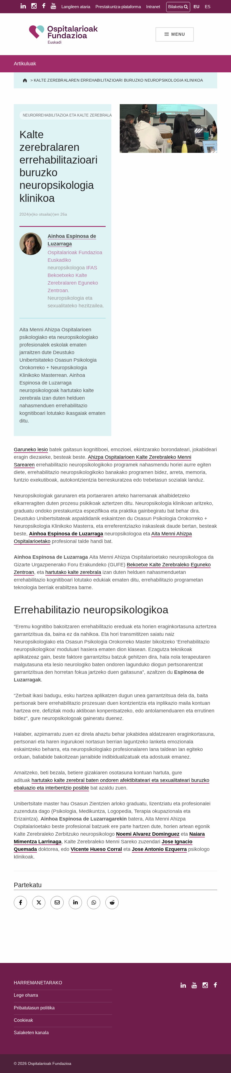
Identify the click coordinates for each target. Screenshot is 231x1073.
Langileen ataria (75, 6)
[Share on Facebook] (20, 902)
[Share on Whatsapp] (93, 902)
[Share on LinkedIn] (75, 902)
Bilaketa (176, 6)
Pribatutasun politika (34, 1007)
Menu (178, 34)
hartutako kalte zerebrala (73, 572)
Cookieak (23, 1020)
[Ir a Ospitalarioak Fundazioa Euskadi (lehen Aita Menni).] (25, 80)
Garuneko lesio (31, 449)
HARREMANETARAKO (38, 982)
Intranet (153, 6)
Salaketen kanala (31, 1032)
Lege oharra (26, 995)
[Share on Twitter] (38, 902)
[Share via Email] (57, 902)
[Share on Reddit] (112, 902)
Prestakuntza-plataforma (118, 6)
